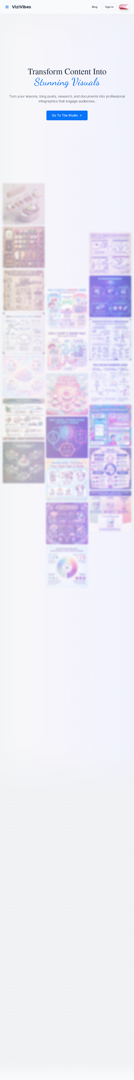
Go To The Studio (65, 115)
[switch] (124, 7)
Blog (94, 6)
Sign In (109, 6)
